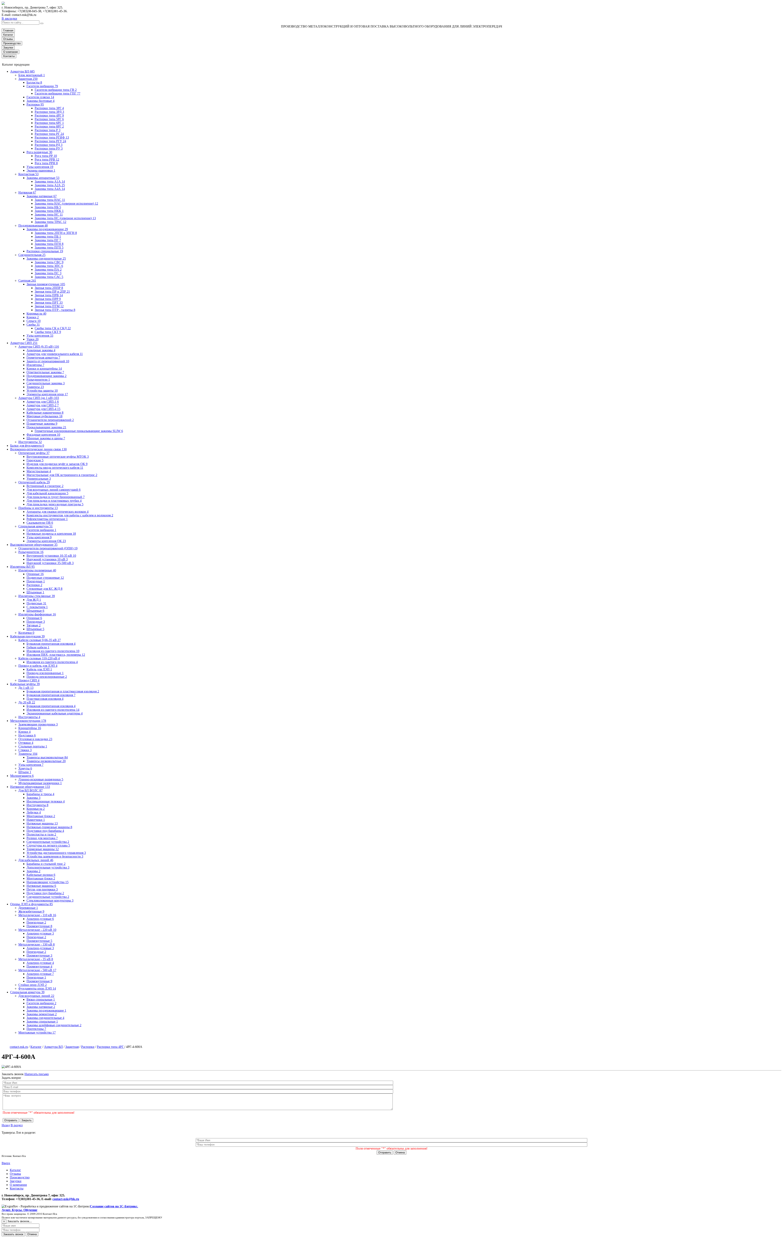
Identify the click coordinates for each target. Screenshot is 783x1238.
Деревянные (28, 907)
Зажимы (33, 797)
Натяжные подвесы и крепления (51, 533)
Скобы (33, 324)
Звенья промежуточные (46, 284)
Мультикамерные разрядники (40, 783)
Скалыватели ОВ (40, 522)
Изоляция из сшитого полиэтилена (53, 651)
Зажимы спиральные (42, 1021)
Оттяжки (25, 742)
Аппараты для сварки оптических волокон (57, 511)
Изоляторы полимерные (37, 570)
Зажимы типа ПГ (48, 240)
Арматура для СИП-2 (43, 405)
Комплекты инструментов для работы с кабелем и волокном (70, 515)
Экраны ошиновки (41, 170)
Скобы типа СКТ (48, 332)
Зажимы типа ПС (48, 273)
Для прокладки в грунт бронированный (56, 497)
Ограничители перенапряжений (50, 420)
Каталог (8, 34)
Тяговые (34, 625)
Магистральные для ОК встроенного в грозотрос (62, 475)
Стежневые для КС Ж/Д (44, 588)
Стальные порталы (32, 746)
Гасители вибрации (42, 86)
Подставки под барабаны (45, 830)
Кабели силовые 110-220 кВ (39, 658)
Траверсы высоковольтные (47, 757)
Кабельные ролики (41, 874)
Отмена (400, 1152)
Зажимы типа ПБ (48, 236)
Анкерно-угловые (40, 919)
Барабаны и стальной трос (46, 863)
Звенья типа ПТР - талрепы (55, 310)
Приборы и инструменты (38, 508)
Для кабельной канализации (47, 493)
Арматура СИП (24, 343)
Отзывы (8, 39)
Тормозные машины (43, 849)
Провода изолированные (45, 673)
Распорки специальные (45, 251)
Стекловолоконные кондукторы (50, 900)
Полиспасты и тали (41, 834)
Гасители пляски (40, 97)
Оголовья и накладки (35, 739)
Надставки (27, 735)
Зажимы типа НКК (49, 211)
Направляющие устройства (48, 882)
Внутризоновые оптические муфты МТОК (58, 456)
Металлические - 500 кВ (37, 970)
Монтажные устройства (37, 1032)
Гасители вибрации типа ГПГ (57, 93)
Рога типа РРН (46, 163)
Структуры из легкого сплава (48, 845)
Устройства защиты (42, 390)
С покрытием (37, 607)
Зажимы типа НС (49, 214)
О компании (10, 51)
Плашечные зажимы (42, 423)
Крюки (33, 317)
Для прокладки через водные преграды (55, 504)
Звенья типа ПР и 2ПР (52, 291)
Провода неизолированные (47, 676)
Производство (12, 43)
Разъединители (38, 379)
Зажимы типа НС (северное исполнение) (65, 218)
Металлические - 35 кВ (35, 959)
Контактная (28, 174)
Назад (6, 1125)
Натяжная (27, 192)
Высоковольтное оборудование (34, 544)
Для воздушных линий (36, 996)
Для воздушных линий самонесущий (54, 489)
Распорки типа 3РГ (49, 108)
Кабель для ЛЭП (39, 669)
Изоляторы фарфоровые (37, 614)
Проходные (36, 581)
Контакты (9, 56)
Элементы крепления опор (47, 394)
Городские (35, 460)
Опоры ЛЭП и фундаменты (31, 904)
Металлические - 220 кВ (37, 930)
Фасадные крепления (43, 434)
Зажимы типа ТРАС (50, 222)
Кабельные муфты (25, 684)
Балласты (34, 82)
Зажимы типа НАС (50, 200)
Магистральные (39, 471)
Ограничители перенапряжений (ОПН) (47, 548)
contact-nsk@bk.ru (65, 1199)
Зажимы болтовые (40, 101)
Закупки (8, 47)
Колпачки (26, 632)
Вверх (6, 1163)
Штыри (24, 772)
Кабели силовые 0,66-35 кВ (39, 640)
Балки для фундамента (27, 445)
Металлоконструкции (28, 720)
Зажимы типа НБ (48, 207)
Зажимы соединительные (46, 258)
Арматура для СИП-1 (43, 401)
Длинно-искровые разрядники (40, 779)
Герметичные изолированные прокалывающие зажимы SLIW (79, 431)
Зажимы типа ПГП (49, 247)
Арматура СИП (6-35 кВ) (38, 346)
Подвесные (36, 603)
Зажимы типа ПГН (49, 244)
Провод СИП (28, 680)
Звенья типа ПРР (48, 299)
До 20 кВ (26, 702)
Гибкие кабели (38, 647)
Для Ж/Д (34, 599)
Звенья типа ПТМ (49, 306)
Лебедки (34, 812)
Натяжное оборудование (30, 786)
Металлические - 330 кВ (36, 944)
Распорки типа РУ (49, 148)
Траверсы (35, 387)
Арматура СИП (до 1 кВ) (38, 398)
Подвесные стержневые (45, 577)
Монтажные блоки (41, 816)
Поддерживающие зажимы (46, 376)
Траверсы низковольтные (46, 761)
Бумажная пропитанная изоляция (51, 643)
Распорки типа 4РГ (49, 115)
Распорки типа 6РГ (49, 123)
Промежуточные (39, 926)
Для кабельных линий (35, 860)
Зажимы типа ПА (48, 269)
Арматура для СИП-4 (43, 409)
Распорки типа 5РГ (49, 119)
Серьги (34, 321)
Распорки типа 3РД (49, 112)
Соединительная (31, 255)
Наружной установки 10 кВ (47, 559)
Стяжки (25, 750)
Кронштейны (29, 728)
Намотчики (36, 819)
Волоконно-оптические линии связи (38, 449)
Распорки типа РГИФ (52, 137)
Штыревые (35, 592)
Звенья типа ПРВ (49, 295)
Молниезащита (22, 775)
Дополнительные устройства (48, 867)
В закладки (9, 18)
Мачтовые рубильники (44, 416)
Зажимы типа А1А (50, 181)
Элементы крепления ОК (46, 541)
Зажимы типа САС (49, 277)
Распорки (35, 104)
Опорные (35, 574)
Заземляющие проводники (38, 724)
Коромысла (36, 313)
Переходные (36, 922)
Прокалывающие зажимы (46, 427)
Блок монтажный (31, 75)
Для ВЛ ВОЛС (30, 790)
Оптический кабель (34, 482)
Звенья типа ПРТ (49, 302)
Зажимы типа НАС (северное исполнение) (66, 203)
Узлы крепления (40, 167)
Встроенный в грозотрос (45, 486)
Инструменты (30, 442)
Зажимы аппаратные (43, 178)
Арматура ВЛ (22, 71)
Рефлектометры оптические (47, 519)
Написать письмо (36, 1074)
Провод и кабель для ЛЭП (37, 665)
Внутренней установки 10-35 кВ (51, 555)
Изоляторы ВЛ (22, 566)
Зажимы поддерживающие (47, 229)
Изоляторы (35, 365)
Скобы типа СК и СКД (53, 328)
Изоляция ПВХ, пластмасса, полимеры (56, 654)
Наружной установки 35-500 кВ (50, 563)
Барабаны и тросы (40, 794)
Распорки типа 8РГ (49, 126)
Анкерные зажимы (41, 350)
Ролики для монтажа (42, 838)
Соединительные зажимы (46, 383)
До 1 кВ (25, 687)
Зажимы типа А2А (50, 185)
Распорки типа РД (48, 145)
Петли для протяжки (42, 889)
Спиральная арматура (35, 526)
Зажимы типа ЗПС (49, 266)
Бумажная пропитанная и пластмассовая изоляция (63, 691)
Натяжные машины (42, 823)
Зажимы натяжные (42, 196)
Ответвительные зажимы (45, 372)
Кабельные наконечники (45, 412)
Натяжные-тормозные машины (49, 827)
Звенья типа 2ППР (49, 288)
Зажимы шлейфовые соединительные (54, 1025)
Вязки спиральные (41, 999)
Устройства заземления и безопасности (55, 856)
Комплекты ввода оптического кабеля (55, 467)
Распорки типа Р (47, 130)
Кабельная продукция (27, 636)
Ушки (33, 339)
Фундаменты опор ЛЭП (37, 988)
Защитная (28, 78)
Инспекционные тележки (46, 801)
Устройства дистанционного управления (56, 852)
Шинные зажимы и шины (46, 438)
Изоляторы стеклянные (36, 596)
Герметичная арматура (43, 357)
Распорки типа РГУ (50, 141)
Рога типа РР (46, 156)
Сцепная (27, 280)
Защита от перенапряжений (48, 361)
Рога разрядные (39, 152)
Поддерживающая (33, 225)
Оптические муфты (34, 453)
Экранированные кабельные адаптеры (55, 713)
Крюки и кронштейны (44, 368)
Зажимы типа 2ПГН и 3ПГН (56, 233)
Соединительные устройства (48, 841)
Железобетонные (31, 911)
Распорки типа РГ (49, 134)
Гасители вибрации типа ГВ (56, 89)
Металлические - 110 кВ (37, 915)
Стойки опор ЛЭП (32, 985)
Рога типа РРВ (47, 159)
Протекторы (36, 1029)
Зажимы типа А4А (50, 189)
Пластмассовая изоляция (45, 698)
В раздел (17, 1125)
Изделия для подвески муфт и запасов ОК (57, 464)
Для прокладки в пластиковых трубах (54, 500)
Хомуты (25, 768)
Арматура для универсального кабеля (55, 354)
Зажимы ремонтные (42, 1014)
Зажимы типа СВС (49, 262)
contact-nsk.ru (19, 1046)
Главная (8, 30)
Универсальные (39, 478)
